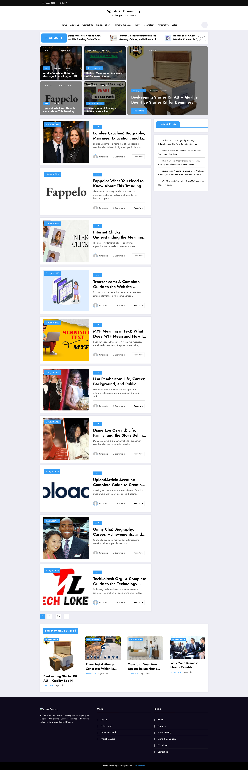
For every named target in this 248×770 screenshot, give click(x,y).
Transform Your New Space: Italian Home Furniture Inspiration (143, 666)
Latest (174, 25)
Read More (139, 110)
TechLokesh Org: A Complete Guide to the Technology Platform (119, 581)
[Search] (196, 25)
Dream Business (123, 25)
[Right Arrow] (204, 39)
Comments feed (108, 732)
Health (137, 25)
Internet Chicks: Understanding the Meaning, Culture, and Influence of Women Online (113, 37)
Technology (149, 25)
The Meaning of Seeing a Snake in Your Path (101, 109)
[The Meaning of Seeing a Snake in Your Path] (105, 98)
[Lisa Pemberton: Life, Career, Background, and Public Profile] (66, 389)
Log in (104, 719)
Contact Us (87, 25)
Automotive (163, 25)
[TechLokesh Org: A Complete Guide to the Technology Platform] (66, 587)
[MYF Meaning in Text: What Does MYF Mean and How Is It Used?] (66, 339)
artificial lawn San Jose (159, 90)
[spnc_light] (204, 25)
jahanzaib (48, 50)
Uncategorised (138, 90)
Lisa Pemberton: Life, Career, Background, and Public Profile (119, 381)
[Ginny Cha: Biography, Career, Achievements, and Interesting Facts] (66, 537)
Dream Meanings (94, 68)
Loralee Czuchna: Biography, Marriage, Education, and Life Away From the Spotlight (60, 74)
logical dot (137, 50)
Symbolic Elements (95, 103)
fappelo (57, 103)
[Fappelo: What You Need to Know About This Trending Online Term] (61, 98)
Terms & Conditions (166, 739)
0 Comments (119, 157)
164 (58, 616)
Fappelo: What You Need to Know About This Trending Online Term (59, 109)
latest (46, 68)
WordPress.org (108, 739)
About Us (74, 25)
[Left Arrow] (199, 39)
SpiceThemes (140, 765)
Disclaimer (162, 745)
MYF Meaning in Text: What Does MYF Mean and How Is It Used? (119, 334)
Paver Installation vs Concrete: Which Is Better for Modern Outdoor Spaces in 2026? (167, 100)
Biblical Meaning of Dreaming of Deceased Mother (104, 74)
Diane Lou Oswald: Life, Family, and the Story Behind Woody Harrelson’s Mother (119, 433)
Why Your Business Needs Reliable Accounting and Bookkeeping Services (186, 665)
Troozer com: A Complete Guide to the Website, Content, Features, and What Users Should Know (170, 37)
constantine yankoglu (62, 68)
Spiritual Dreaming (123, 11)
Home (64, 25)
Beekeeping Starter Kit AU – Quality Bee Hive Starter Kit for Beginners (60, 678)
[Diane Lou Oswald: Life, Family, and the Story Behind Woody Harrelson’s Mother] (66, 438)
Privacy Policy (103, 25)
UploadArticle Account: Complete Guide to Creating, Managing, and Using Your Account (119, 482)
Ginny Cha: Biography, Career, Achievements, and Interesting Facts (117, 532)
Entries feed (106, 726)
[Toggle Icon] (42, 25)
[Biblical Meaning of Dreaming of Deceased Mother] (105, 63)
